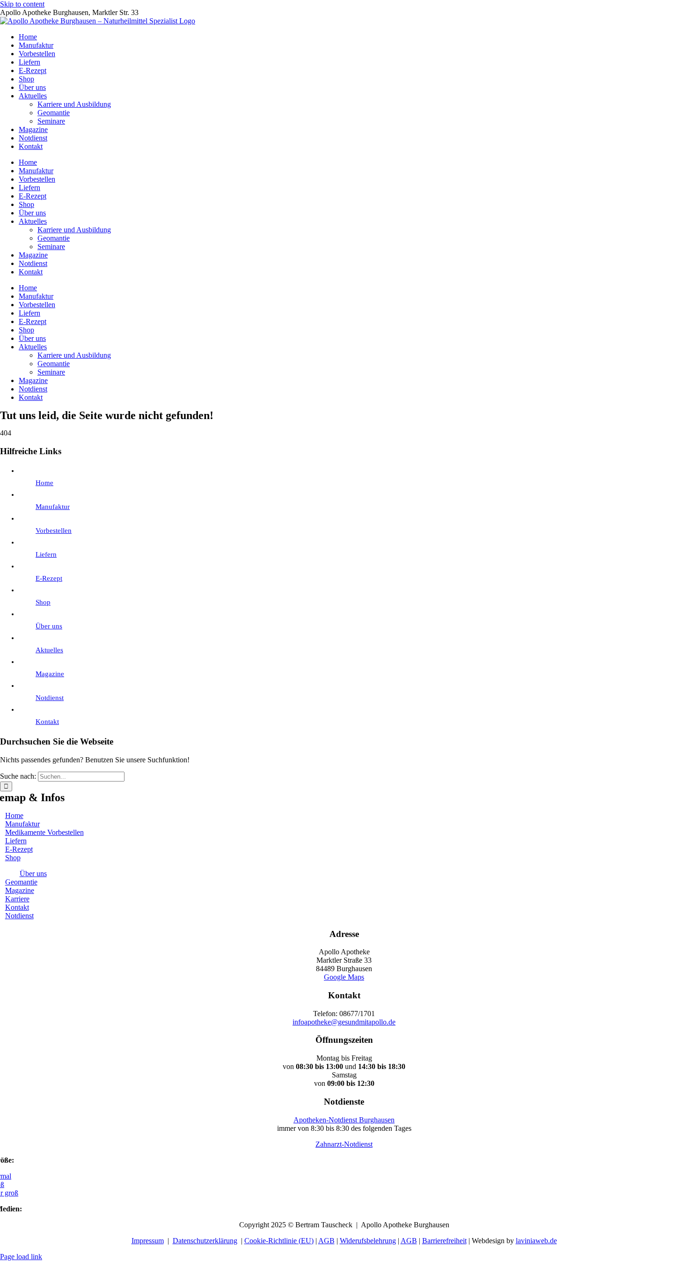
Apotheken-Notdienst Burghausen (344, 1120)
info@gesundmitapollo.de (344, 1022)
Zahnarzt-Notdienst (344, 1144)
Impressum (148, 1241)
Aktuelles (49, 650)
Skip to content (22, 4)
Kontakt (47, 721)
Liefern (46, 554)
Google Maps (344, 977)
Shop (43, 602)
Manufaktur (53, 506)
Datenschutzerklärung (205, 1241)
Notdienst (50, 697)
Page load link (21, 1257)
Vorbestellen (54, 530)
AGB (326, 1241)
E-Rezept (49, 578)
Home (44, 483)
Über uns (49, 626)
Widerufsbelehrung (368, 1241)
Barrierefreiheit (444, 1241)
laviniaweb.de (536, 1241)
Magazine (50, 674)
